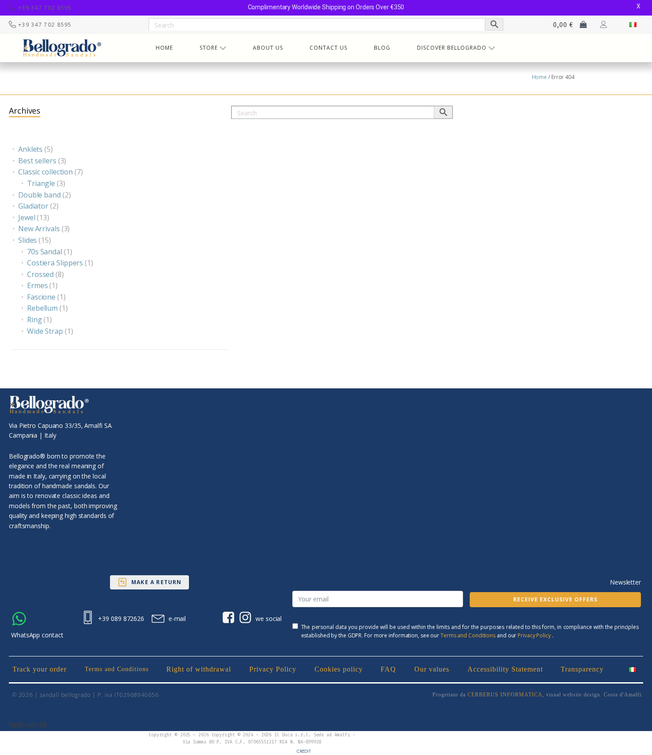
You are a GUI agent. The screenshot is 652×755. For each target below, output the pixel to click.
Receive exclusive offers (555, 599)
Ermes (37, 285)
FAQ (388, 669)
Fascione (41, 297)
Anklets (30, 149)
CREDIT (304, 751)
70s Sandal (44, 252)
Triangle (41, 183)
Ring (34, 319)
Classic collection (45, 172)
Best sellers (37, 161)
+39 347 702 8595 (45, 8)
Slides (27, 240)
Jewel (26, 217)
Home (539, 77)
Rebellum (42, 308)
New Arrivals (39, 228)
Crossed (40, 274)
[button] (149, 582)
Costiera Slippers (55, 263)
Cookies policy (338, 669)
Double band (39, 195)
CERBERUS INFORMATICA (504, 695)
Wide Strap (45, 331)
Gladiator (33, 206)
